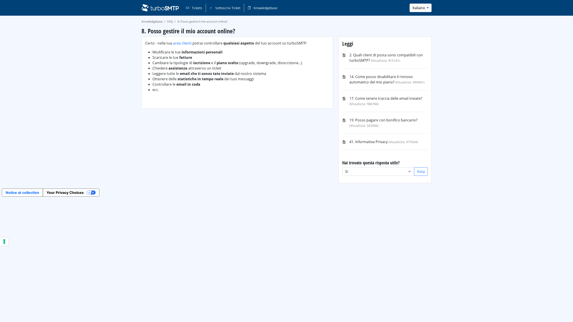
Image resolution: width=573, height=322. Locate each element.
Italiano (419, 7)
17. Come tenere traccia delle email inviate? (385, 98)
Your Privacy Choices (65, 192)
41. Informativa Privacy (368, 141)
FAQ (170, 21)
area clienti (182, 43)
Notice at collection (22, 192)
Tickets (196, 8)
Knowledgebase (265, 8)
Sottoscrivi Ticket (227, 8)
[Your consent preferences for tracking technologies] (4, 241)
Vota (421, 171)
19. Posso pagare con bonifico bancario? (383, 120)
